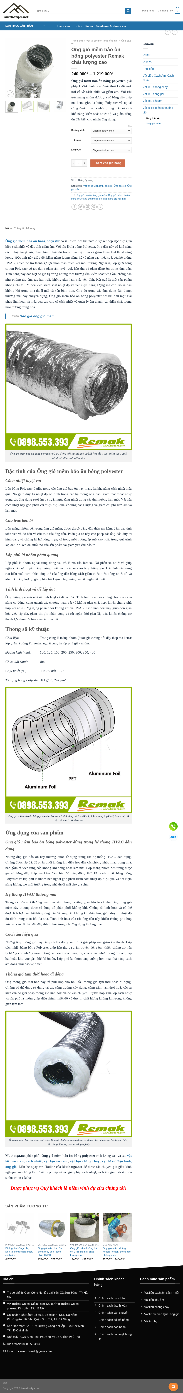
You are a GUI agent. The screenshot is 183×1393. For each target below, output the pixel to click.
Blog (5, 1383)
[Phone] (173, 826)
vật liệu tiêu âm (56, 1161)
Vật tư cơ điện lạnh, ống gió (158, 110)
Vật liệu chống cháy (155, 87)
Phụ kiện (148, 68)
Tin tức (77, 26)
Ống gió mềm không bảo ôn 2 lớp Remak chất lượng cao (84, 1251)
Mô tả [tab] (8, 228)
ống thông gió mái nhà (114, 198)
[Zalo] (173, 837)
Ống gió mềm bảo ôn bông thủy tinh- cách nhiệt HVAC (50, 1251)
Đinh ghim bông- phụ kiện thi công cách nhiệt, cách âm (19, 1251)
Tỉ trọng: (76, 140)
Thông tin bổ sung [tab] (24, 228)
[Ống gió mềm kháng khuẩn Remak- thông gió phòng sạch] (117, 1227)
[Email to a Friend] (87, 207)
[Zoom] (10, 93)
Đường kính (78, 130)
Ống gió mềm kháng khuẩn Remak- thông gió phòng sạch (117, 1251)
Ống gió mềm (153, 123)
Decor (146, 54)
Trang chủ (63, 26)
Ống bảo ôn (153, 118)
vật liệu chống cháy (85, 1161)
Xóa (130, 126)
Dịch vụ (147, 61)
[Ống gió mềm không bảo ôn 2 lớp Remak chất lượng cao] (84, 1227)
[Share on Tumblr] (100, 207)
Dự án (89, 26)
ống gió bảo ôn (84, 195)
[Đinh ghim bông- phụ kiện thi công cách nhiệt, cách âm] (19, 1227)
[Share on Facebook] (74, 207)
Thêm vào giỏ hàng (108, 162)
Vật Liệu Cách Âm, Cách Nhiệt (158, 78)
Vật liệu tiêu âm (152, 100)
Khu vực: (76, 150)
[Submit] (128, 11)
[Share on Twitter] (81, 207)
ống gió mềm (100, 195)
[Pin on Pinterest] (94, 207)
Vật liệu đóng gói (153, 94)
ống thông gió (95, 198)
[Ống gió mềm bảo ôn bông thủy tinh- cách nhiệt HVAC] (52, 1227)
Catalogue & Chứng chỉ (111, 26)
